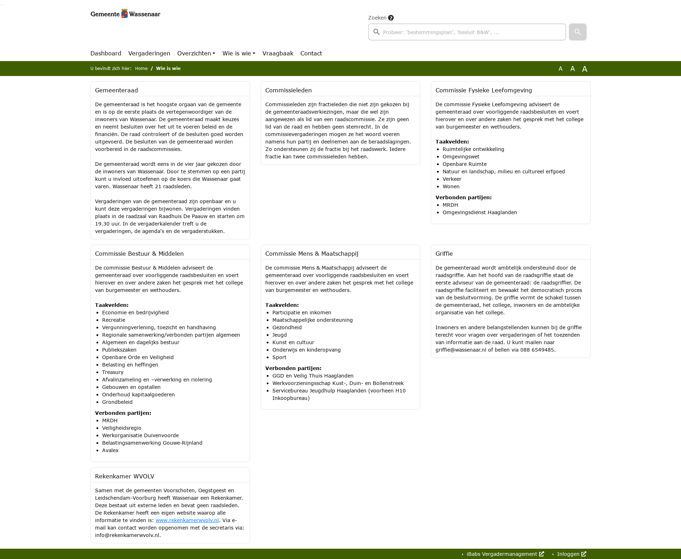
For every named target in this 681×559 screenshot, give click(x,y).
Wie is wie (236, 53)
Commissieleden (288, 90)
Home (141, 68)
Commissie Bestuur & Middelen (139, 253)
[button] (578, 31)
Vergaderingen (149, 53)
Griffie (444, 253)
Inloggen (568, 554)
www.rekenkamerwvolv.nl (187, 520)
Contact (311, 53)
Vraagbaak (277, 53)
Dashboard (105, 53)
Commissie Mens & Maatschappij (312, 253)
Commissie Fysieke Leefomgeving (484, 90)
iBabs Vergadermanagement (502, 554)
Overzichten (194, 53)
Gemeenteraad (116, 90)
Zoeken (377, 18)
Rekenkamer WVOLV (124, 476)
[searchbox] (467, 31)
